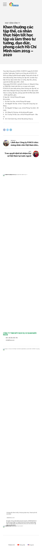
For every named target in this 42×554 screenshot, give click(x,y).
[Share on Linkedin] (10, 130)
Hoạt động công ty (12, 23)
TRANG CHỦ (11, 545)
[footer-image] (15, 530)
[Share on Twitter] (7, 130)
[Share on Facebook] (4, 130)
